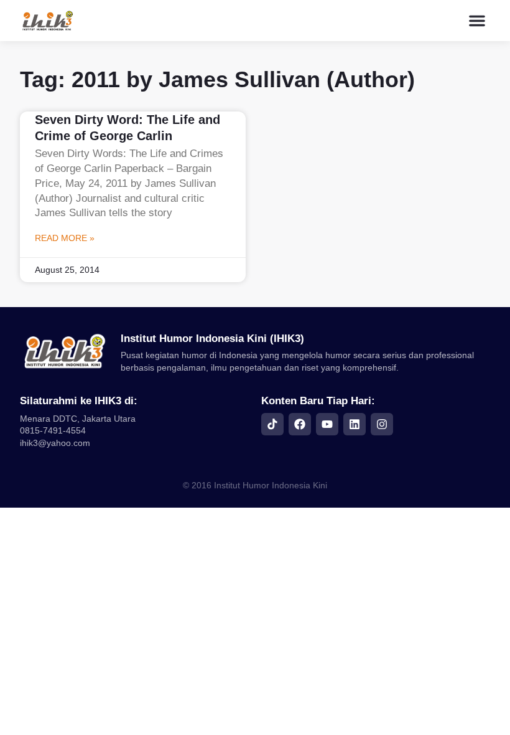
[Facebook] (300, 424)
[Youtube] (327, 424)
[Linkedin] (354, 424)
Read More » (65, 238)
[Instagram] (382, 424)
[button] (477, 20)
